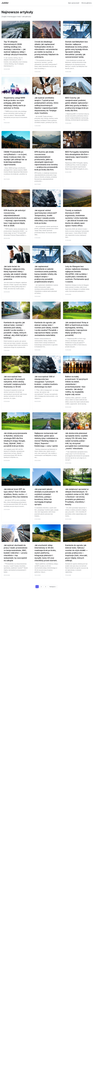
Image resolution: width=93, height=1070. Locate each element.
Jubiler (5, 3)
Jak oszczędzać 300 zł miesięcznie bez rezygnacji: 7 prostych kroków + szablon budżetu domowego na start (46, 382)
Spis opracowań (73, 3)
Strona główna (86, 3)
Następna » (52, 586)
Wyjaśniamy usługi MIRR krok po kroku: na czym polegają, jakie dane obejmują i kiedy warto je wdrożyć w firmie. (15, 103)
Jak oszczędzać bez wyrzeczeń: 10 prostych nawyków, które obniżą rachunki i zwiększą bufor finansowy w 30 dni (15, 382)
